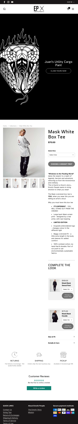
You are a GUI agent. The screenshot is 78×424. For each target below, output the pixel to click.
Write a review (39, 388)
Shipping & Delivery (10, 418)
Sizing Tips (7, 412)
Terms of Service (9, 421)
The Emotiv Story (35, 410)
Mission (31, 412)
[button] (4, 9)
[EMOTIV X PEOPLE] (39, 9)
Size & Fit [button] (51, 337)
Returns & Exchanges (11, 415)
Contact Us (7, 410)
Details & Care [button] (53, 343)
